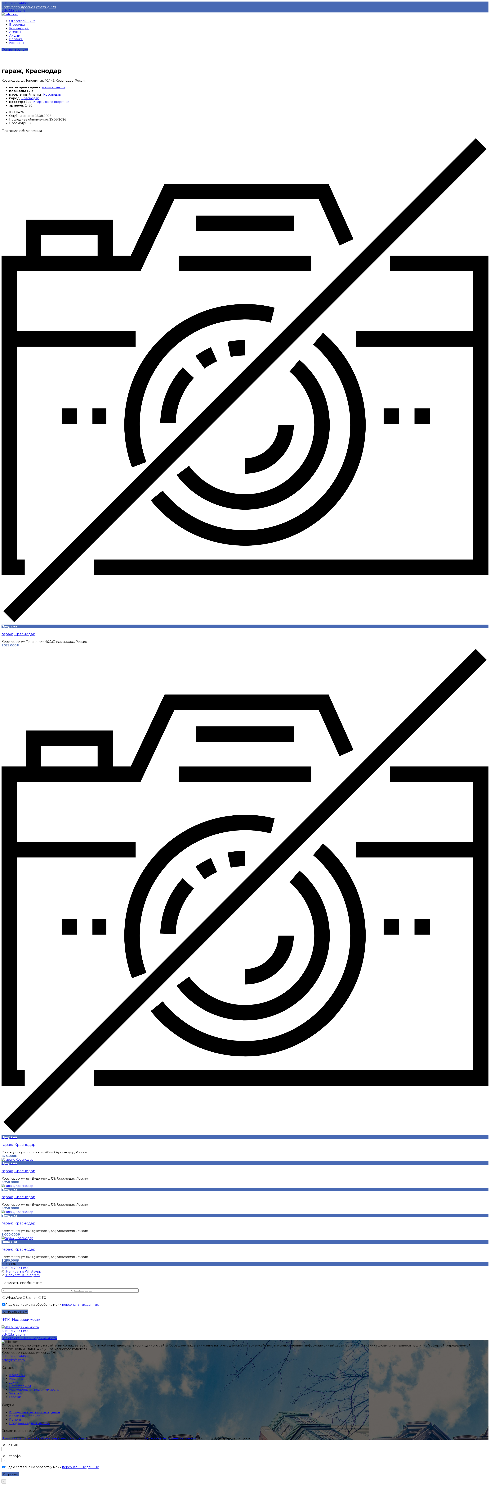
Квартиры (17, 1375)
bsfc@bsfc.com (13, 10)
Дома (13, 1382)
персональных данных (80, 1304)
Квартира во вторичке (51, 102)
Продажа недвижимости (29, 1423)
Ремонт (15, 1419)
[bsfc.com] (10, 14)
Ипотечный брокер (24, 1416)
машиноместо (53, 87)
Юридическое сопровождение (34, 1412)
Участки (15, 1393)
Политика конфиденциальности (170, 1438)
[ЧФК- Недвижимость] (20, 1327)
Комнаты (16, 1379)
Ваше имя (10, 1445)
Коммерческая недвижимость (34, 1390)
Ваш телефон (12, 1456)
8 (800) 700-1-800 (15, 3)
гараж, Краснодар (18, 634)
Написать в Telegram (22, 1275)
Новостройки (20, 1386)
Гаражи (15, 1397)
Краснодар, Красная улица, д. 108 (29, 7)
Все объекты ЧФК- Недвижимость (29, 1338)
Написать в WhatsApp (23, 1271)
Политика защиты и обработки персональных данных (45, 1438)
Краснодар (52, 94)
